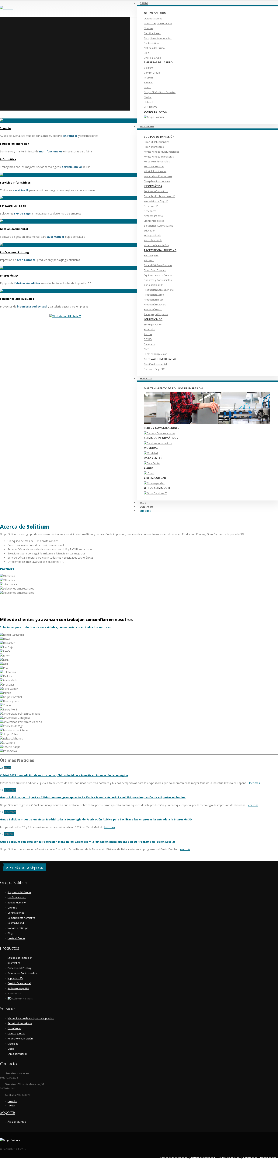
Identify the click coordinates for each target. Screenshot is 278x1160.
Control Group (152, 72)
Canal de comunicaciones (173, 1157)
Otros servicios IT (17, 1053)
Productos (147, 126)
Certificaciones (152, 33)
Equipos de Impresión (20, 957)
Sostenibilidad (152, 43)
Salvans (148, 82)
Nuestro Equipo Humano (158, 23)
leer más (254, 783)
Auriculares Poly (153, 240)
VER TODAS (150, 107)
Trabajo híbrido (152, 235)
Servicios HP (151, 206)
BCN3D (148, 339)
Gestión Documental (19, 983)
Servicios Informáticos (15, 182)
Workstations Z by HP (156, 201)
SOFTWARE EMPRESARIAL (160, 359)
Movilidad (13, 1043)
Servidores (150, 211)
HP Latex (149, 260)
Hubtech (149, 102)
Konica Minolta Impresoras (159, 156)
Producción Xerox (154, 294)
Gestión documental (155, 364)
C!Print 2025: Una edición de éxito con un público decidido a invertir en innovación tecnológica (64, 775)
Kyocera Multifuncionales (158, 176)
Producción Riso (153, 309)
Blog (146, 53)
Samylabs (149, 344)
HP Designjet (151, 255)
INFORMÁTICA (153, 186)
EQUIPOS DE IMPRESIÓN (159, 136)
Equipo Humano (17, 902)
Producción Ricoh (154, 299)
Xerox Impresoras (154, 166)
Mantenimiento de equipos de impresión (31, 1018)
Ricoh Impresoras (154, 146)
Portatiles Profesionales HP (159, 196)
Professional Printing (14, 252)
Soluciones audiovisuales (17, 299)
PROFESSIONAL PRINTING (160, 250)
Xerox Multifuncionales (157, 161)
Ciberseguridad (16, 1033)
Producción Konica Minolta (159, 289)
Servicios (146, 378)
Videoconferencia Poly (156, 245)
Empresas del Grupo (19, 892)
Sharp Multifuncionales (157, 181)
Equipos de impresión (14, 143)
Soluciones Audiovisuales (158, 225)
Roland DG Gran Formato (158, 265)
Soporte (145, 511)
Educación (149, 230)
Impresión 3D (9, 275)
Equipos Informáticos (156, 191)
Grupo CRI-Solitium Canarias (159, 92)
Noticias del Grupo (154, 48)
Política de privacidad (203, 1157)
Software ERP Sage (13, 206)
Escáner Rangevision (155, 354)
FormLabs (149, 329)
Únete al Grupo (152, 57)
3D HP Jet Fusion (153, 324)
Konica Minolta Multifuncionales (161, 151)
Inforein (148, 77)
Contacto (8, 1064)
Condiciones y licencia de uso (259, 1157)
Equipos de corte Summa (158, 275)
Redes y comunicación (20, 1038)
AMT (146, 349)
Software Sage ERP (154, 369)
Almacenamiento (153, 216)
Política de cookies (229, 1157)
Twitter (11, 1105)
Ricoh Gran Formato (155, 270)
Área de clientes (17, 1122)
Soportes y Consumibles (158, 280)
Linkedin (12, 1101)
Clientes (148, 28)
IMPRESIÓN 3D (153, 319)
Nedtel (147, 97)
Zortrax (148, 334)
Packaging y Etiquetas (156, 314)
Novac (147, 87)
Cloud (11, 1048)
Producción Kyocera (155, 304)
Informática (8, 159)
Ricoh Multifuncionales (156, 142)
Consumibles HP (153, 285)
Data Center (14, 1028)
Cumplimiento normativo (158, 38)
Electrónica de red (154, 220)
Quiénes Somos (153, 18)
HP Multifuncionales (155, 171)
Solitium (148, 67)
